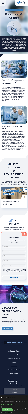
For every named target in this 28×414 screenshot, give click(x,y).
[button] (3, 3)
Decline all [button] (20, 409)
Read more (13, 403)
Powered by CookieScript (6, 412)
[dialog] (14, 404)
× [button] (26, 396)
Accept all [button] (7, 409)
